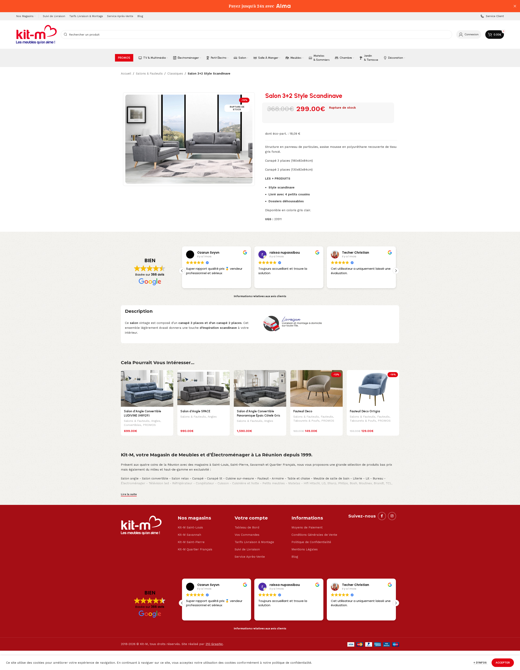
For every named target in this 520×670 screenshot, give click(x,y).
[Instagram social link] (392, 516)
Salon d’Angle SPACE (195, 411)
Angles (155, 420)
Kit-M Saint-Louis (190, 527)
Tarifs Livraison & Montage (254, 542)
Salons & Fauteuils (149, 73)
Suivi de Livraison (247, 549)
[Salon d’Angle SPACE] (203, 388)
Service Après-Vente (250, 557)
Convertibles (132, 424)
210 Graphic (214, 644)
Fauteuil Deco (302, 411)
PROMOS (149, 424)
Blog (294, 557)
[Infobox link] (492, 16)
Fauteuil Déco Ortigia (365, 411)
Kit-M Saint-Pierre (191, 542)
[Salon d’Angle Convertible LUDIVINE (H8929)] (147, 388)
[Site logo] (36, 34)
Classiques (175, 73)
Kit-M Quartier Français (195, 549)
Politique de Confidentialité (311, 542)
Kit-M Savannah (189, 535)
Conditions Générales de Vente (314, 535)
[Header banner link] (254, 6)
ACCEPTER (503, 662)
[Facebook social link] (382, 516)
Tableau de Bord (247, 527)
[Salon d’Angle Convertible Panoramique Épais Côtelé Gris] (260, 388)
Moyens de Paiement (307, 527)
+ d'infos (480, 662)
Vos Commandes (247, 535)
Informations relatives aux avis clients (260, 296)
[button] (396, 271)
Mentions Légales (304, 549)
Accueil (126, 73)
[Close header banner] (515, 6)
